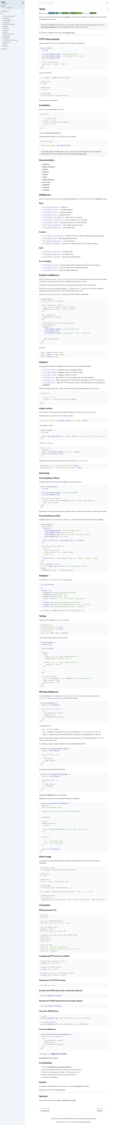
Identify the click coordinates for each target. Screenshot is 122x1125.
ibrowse (60, 375)
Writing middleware (8, 34)
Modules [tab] (9, 7)
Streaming (6, 28)
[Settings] (107, 3)
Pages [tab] (3, 7)
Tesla (2, 13)
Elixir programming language (83, 1122)
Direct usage (6, 36)
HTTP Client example (9, 16)
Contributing (6, 42)
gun (57, 377)
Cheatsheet (6, 38)
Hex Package (54, 1118)
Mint (101, 382)
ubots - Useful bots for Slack (66, 1100)
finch (58, 382)
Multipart (5, 30)
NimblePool (46, 385)
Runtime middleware (9, 24)
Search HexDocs (77, 1118)
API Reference (5, 11)
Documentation (7, 20)
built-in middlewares (48, 795)
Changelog (45, 190)
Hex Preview (62, 1118)
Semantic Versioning (52, 133)
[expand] (23, 11)
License (5, 44)
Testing (5, 32)
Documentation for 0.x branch (48, 1058)
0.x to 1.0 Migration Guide (10, 40)
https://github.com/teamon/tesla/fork (59, 1067)
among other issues (80, 154)
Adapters (5, 26)
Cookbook (45, 187)
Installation (6, 18)
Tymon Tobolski (60, 1090)
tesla (3, 2)
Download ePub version (89, 1118)
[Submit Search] (41, 3)
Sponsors (5, 46)
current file (69, 1118)
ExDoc (64, 1122)
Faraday (67, 17)
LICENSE (3, 49)
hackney (61, 372)
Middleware (6, 22)
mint (57, 380)
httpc (75, 370)
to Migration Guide (53, 1054)
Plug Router (99, 199)
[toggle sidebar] (23, 2)
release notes (70, 33)
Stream (65, 482)
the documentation (50, 27)
